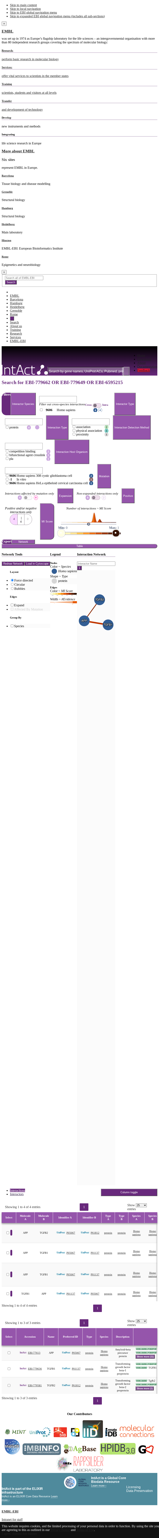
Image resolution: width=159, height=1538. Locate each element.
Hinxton (6, 240)
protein (108, 1232)
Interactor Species (23, 404)
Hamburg (7, 208)
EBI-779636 (35, 1368)
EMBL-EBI (18, 341)
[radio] (13, 518)
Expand (19, 605)
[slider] (61, 533)
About (141, 363)
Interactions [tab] (17, 1190)
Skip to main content (23, 5)
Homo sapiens (136, 1233)
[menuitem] (147, 355)
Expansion (65, 495)
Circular (19, 584)
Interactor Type (125, 404)
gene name (141, 1367)
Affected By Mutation (28, 609)
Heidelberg (8, 224)
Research (16, 333)
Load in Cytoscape (37, 563)
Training (15, 330)
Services (15, 337)
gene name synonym (146, 1348)
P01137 (95, 1252)
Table (79, 546)
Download (144, 359)
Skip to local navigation (25, 9)
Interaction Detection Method (131, 427)
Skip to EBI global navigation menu (33, 12)
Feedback (143, 370)
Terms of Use (85, 1530)
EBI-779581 (35, 1385)
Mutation (104, 476)
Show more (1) (145, 1388)
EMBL (7, 31)
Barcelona (8, 175)
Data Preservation (139, 1491)
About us (16, 326)
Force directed (23, 580)
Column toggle (129, 1192)
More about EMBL (18, 151)
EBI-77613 (34, 1352)
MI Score (47, 521)
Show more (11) (145, 1356)
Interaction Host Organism (72, 451)
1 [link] (84, 1207)
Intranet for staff (12, 1519)
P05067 (70, 1232)
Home (141, 355)
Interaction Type (57, 427)
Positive (128, 495)
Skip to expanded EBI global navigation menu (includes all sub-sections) (57, 16)
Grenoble (7, 191)
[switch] (97, 405)
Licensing (133, 1487)
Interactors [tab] (17, 1194)
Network (23, 541)
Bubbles (19, 588)
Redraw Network (13, 563)
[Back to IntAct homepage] (25, 370)
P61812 (95, 1232)
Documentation (147, 366)
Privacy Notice (60, 1530)
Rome (5, 256)
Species (19, 626)
